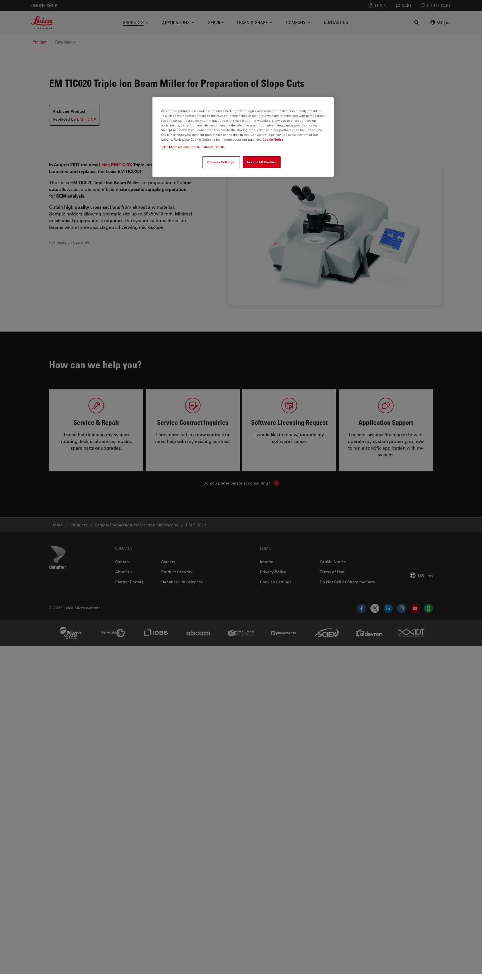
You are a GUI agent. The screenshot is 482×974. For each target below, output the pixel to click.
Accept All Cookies (262, 162)
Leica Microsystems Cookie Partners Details (193, 147)
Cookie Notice (273, 139)
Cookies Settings (221, 162)
